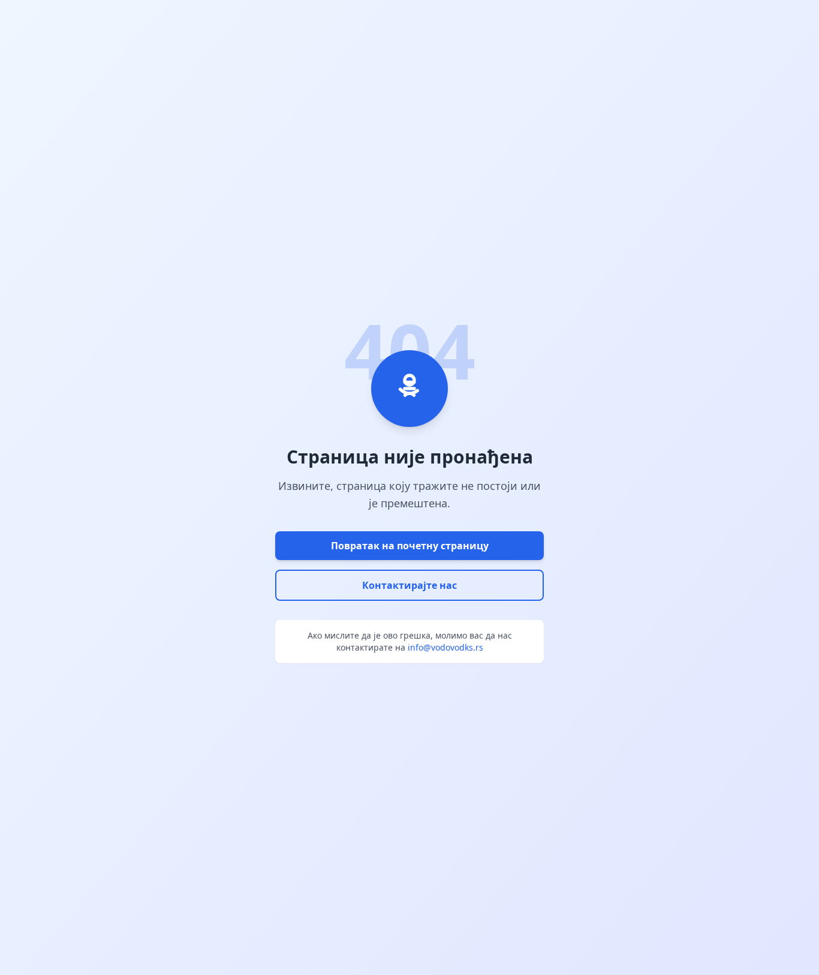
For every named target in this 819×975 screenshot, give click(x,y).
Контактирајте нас (409, 585)
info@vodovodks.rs (445, 647)
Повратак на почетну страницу (410, 545)
